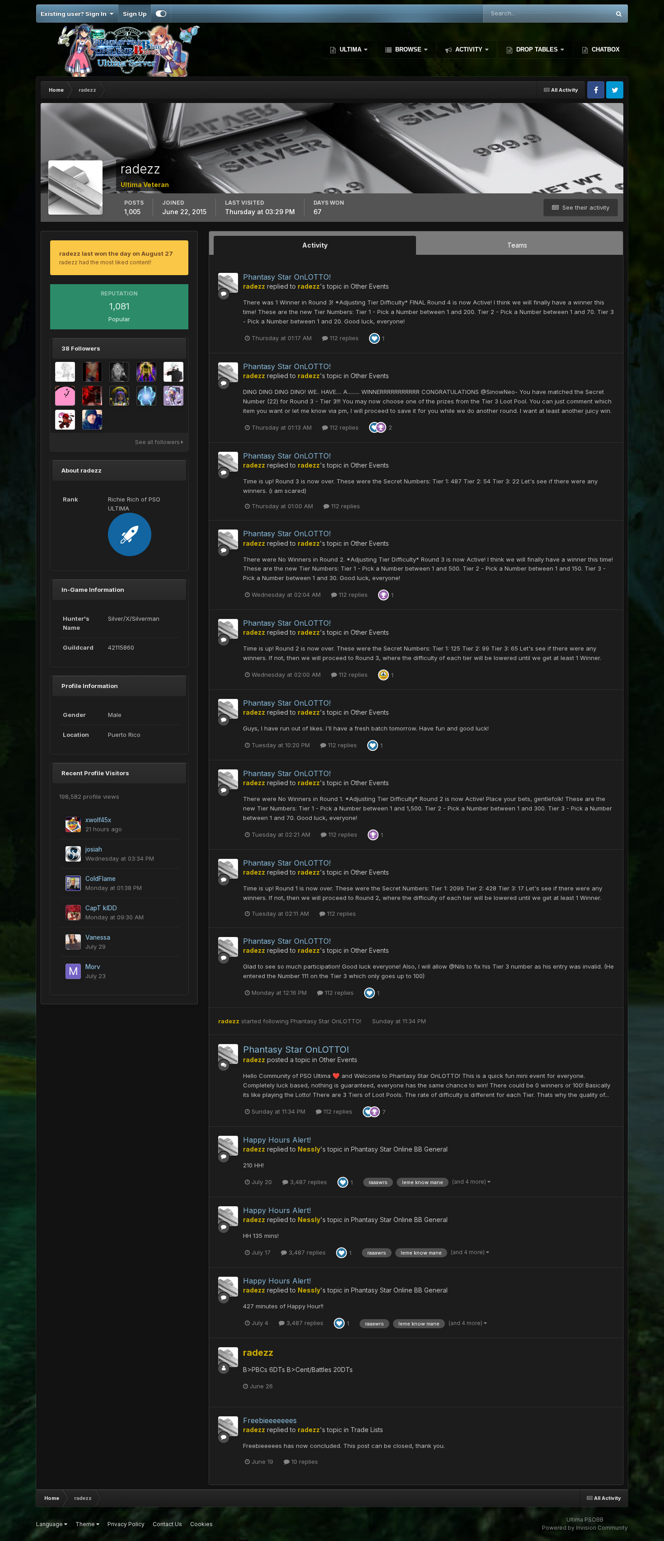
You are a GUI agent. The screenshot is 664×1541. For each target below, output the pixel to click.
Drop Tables (537, 49)
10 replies (304, 1461)
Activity (469, 49)
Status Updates (577, 13)
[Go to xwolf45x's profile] (73, 824)
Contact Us (167, 1524)
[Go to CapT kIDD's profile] (73, 912)
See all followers (158, 442)
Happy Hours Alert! (277, 1139)
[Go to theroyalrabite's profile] (65, 372)
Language (50, 1524)
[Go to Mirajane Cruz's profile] (92, 372)
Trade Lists (367, 1429)
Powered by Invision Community (585, 1527)
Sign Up (134, 13)
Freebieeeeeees (270, 1420)
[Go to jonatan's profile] (173, 396)
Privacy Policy (126, 1524)
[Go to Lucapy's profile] (119, 396)
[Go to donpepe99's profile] (65, 396)
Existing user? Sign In (75, 13)
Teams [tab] (517, 245)
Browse (408, 49)
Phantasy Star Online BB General (399, 1149)
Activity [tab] (314, 245)
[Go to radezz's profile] (228, 283)
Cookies (201, 1524)
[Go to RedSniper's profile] (92, 396)
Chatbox (605, 49)
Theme (85, 1524)
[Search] (619, 14)
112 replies (343, 338)
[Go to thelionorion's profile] (119, 372)
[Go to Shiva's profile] (146, 372)
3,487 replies (307, 1181)
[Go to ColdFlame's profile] (73, 883)
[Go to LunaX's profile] (146, 396)
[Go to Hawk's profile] (65, 420)
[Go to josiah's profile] (73, 854)
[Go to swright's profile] (173, 372)
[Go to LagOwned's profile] (92, 420)
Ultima (350, 49)
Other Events (370, 286)
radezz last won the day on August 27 (116, 253)
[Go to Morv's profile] (73, 971)
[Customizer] (161, 14)
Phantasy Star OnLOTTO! (287, 276)
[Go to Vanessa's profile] (73, 942)
